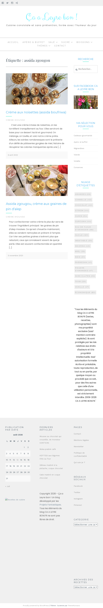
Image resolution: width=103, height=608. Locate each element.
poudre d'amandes (84, 269)
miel (80, 251)
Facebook (78, 486)
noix (80, 257)
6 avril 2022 (13, 155)
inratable (84, 241)
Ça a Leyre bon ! (51, 17)
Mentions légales (81, 440)
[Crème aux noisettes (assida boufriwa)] (37, 104)
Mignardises (79, 148)
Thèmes (42, 46)
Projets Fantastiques (50, 504)
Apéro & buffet (34, 42)
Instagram (78, 499)
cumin (81, 216)
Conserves (78, 167)
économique (85, 292)
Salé (52, 42)
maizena (82, 246)
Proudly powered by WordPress (36, 606)
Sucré (65, 42)
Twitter (77, 492)
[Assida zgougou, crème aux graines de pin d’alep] (37, 195)
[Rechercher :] (86, 69)
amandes (83, 194)
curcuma (83, 221)
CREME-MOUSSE (15, 120)
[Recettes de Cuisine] (15, 500)
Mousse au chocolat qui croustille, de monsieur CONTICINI (50, 439)
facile (82, 235)
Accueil (13, 42)
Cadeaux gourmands (83, 135)
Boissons (83, 42)
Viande (77, 155)
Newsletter (79, 446)
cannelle (83, 200)
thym (80, 281)
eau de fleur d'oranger (84, 228)
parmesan (83, 262)
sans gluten (85, 276)
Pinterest (78, 505)
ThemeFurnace (74, 606)
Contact (60, 46)
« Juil (7, 486)
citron (82, 210)
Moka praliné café (48, 449)
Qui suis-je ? (79, 462)
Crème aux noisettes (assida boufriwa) (36, 112)
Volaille (77, 161)
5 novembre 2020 (15, 256)
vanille (82, 287)
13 (17, 460)
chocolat (84, 205)
